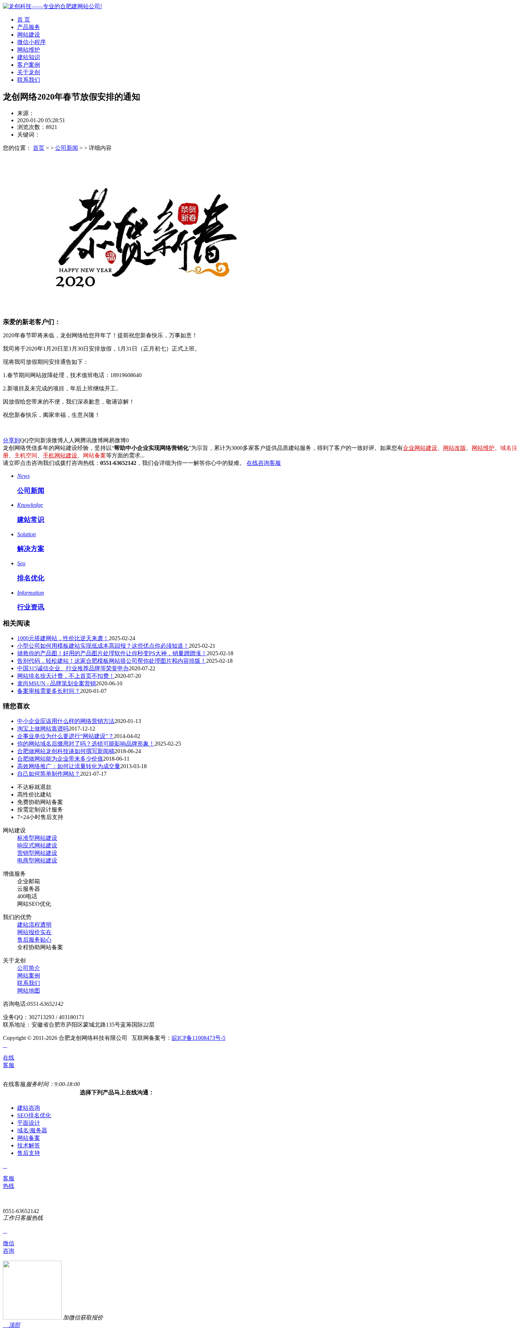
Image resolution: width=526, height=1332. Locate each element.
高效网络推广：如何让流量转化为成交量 (68, 766)
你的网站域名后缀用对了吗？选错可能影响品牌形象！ (86, 744)
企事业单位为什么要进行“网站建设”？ (65, 736)
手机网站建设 (60, 455)
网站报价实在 (34, 932)
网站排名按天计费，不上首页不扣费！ (66, 676)
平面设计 (28, 1123)
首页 (38, 148)
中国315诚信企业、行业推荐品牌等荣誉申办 (73, 668)
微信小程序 (31, 42)
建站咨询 (28, 1108)
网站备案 (28, 1138)
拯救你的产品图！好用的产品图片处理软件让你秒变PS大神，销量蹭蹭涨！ (112, 653)
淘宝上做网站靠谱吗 (43, 729)
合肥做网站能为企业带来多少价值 (60, 759)
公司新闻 (66, 148)
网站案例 (28, 975)
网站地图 (28, 991)
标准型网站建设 (37, 838)
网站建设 (28, 35)
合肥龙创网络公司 (57, 113)
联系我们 (28, 80)
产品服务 (28, 27)
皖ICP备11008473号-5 (198, 1038)
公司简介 (28, 968)
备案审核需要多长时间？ (48, 691)
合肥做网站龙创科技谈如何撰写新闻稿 (66, 751)
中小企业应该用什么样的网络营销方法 (66, 721)
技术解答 (28, 1145)
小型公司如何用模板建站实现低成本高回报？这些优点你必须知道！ (103, 646)
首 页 (23, 19)
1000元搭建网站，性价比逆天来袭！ (63, 638)
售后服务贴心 (34, 940)
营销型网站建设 (37, 853)
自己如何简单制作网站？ (48, 774)
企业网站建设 (420, 448)
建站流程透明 (34, 925)
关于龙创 (28, 72)
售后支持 (28, 1153)
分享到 (11, 440)
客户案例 (28, 65)
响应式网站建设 (37, 845)
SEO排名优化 (34, 1115)
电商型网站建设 (37, 860)
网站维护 (28, 50)
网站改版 (454, 448)
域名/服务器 (32, 1130)
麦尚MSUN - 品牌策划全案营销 (56, 683)
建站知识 (28, 57)
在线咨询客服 (264, 463)
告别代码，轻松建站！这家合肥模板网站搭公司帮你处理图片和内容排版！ (111, 661)
